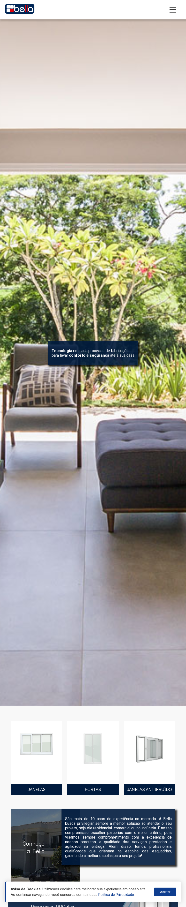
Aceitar (165, 892)
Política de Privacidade (116, 894)
